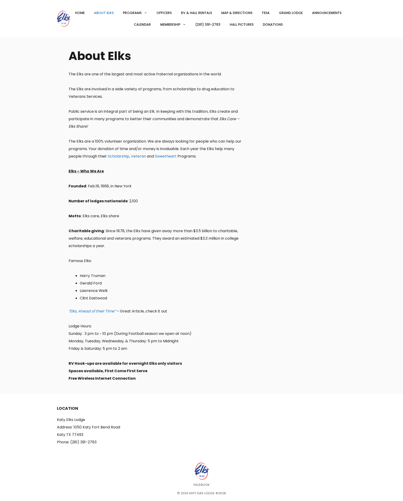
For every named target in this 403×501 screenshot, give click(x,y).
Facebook (201, 485)
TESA (266, 13)
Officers (164, 13)
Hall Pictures (242, 24)
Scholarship (118, 156)
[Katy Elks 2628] (63, 18)
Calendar (142, 24)
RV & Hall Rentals (196, 13)
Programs (132, 13)
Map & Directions (236, 13)
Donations (273, 24)
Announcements (326, 13)
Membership (170, 24)
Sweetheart (166, 156)
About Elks (104, 13)
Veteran (138, 156)
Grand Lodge (291, 13)
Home (80, 13)
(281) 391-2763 (207, 24)
